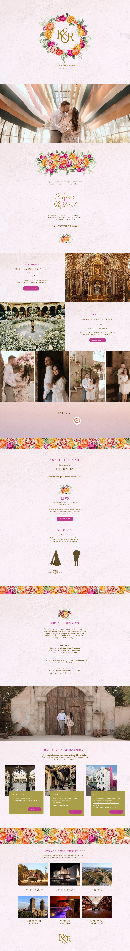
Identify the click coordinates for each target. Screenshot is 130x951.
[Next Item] (127, 376)
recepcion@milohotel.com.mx (61, 801)
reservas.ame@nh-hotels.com (110, 803)
